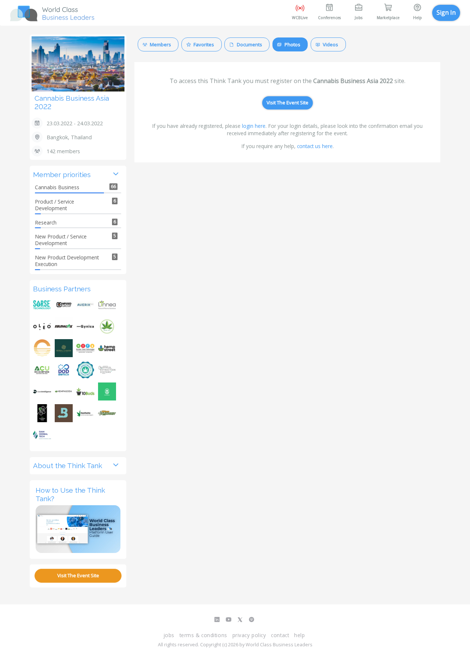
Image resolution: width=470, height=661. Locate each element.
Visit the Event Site (78, 575)
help (299, 635)
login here (253, 125)
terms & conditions (203, 635)
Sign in (446, 12)
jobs (168, 635)
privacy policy (249, 635)
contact (280, 635)
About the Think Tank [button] (67, 465)
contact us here (315, 146)
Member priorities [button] (62, 174)
